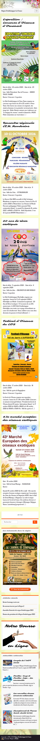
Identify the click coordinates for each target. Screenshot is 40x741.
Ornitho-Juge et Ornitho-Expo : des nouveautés (23, 675)
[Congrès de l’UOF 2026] (7, 660)
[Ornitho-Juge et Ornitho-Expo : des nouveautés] (7, 676)
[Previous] (7, 557)
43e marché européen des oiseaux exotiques (20, 418)
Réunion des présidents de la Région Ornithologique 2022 (19, 611)
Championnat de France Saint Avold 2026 (25, 709)
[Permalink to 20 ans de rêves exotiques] (20, 255)
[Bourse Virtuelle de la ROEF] (20, 632)
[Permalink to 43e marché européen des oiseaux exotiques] (20, 451)
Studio (16, 736)
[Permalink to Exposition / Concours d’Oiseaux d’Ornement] (20, 57)
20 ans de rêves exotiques (15, 222)
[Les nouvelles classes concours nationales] (7, 696)
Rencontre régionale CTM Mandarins (18, 124)
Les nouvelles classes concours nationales (23, 691)
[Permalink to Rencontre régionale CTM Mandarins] (20, 157)
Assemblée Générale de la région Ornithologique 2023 (18, 607)
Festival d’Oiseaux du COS (18, 322)
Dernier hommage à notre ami (11, 599)
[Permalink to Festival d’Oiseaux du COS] (20, 355)
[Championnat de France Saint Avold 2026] (7, 714)
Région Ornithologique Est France (11, 11)
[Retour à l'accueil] (20, 4)
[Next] (33, 557)
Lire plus (20, 515)
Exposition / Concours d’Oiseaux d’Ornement (19, 23)
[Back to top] (35, 736)
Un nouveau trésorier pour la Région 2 (13, 603)
